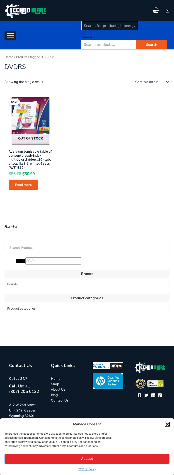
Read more (23, 184)
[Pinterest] (160, 395)
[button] (167, 424)
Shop (55, 384)
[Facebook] (140, 395)
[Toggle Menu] (10, 35)
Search (86, 37)
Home (9, 57)
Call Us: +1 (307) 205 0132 (24, 388)
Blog (54, 395)
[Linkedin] (153, 395)
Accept (87, 458)
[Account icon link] (167, 11)
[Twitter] (146, 395)
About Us (58, 389)
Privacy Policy (87, 469)
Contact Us (60, 400)
